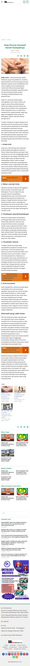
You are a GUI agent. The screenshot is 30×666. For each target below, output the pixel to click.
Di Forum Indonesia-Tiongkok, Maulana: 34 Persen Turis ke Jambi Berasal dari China (14, 555)
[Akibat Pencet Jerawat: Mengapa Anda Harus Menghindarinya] (7, 389)
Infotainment (7, 608)
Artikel (17, 50)
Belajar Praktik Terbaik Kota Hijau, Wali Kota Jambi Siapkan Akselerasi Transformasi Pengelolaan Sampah (14, 543)
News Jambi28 (23, 647)
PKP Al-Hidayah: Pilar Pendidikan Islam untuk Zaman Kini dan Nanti (22, 444)
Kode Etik (13, 645)
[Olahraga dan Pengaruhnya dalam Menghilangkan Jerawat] (20, 389)
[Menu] (2, 1)
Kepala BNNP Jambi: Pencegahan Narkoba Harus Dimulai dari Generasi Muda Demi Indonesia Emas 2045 (13, 524)
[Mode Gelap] (24, 1)
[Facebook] (3, 654)
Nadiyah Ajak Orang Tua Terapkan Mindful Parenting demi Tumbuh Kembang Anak (13, 530)
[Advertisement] (15, 21)
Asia (4, 625)
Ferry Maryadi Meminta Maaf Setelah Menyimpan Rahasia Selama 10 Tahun (14, 616)
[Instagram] (15, 654)
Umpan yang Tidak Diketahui (12, 635)
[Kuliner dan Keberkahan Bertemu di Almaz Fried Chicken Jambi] (7, 437)
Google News (13, 647)
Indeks (6, 645)
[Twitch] (27, 654)
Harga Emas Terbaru (20, 649)
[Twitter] (6, 654)
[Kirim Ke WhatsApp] (27, 56)
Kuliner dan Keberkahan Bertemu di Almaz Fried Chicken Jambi (7, 444)
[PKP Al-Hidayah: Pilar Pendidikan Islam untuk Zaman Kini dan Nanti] (22, 437)
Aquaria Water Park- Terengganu (12, 628)
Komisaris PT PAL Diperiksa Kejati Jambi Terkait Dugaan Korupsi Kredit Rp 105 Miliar (6, 459)
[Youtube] (24, 654)
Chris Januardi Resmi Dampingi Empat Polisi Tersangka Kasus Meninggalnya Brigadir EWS (14, 536)
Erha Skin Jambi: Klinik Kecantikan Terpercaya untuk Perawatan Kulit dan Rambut (6, 414)
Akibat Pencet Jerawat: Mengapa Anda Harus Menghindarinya (6, 395)
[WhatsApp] (13, 657)
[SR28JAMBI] (9, 2)
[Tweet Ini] (21, 56)
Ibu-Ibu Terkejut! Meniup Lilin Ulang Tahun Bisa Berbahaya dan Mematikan (15, 611)
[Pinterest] (9, 654)
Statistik (6, 621)
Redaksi (5, 647)
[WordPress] (12, 654)
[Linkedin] (21, 654)
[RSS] (16, 657)
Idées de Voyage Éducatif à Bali (12, 631)
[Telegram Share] (24, 56)
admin (12, 50)
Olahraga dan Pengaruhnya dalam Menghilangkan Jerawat (19, 395)
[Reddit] (18, 654)
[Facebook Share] (18, 56)
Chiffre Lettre (8, 649)
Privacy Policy (21, 645)
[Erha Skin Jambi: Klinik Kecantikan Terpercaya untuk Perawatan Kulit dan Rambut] (7, 406)
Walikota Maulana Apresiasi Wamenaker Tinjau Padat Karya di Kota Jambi (13, 549)
